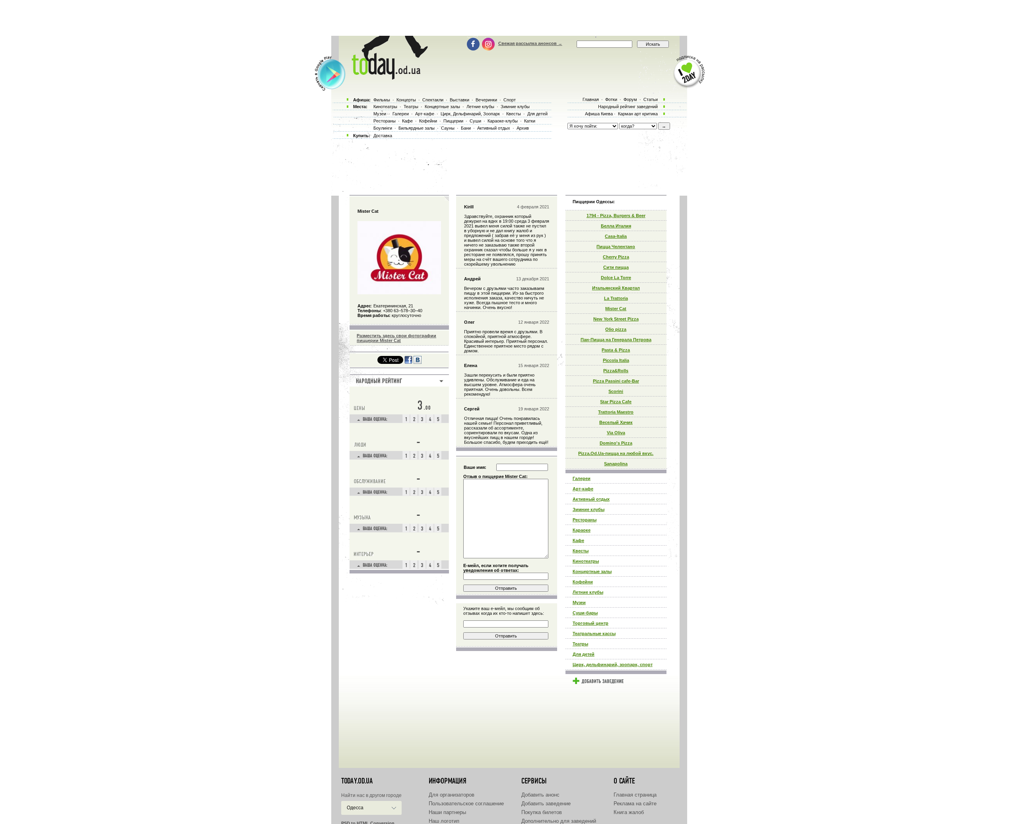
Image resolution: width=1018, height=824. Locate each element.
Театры (580, 643)
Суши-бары (585, 612)
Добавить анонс (540, 795)
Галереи (582, 478)
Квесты (581, 550)
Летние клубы (588, 592)
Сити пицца (616, 267)
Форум (630, 99)
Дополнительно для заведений (558, 821)
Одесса (355, 807)
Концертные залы (592, 571)
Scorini (615, 391)
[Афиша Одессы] (388, 77)
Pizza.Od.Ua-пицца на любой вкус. (615, 453)
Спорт (509, 99)
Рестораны (584, 519)
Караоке (582, 530)
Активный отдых (591, 499)
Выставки (459, 99)
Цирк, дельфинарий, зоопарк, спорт (613, 664)
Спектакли (432, 99)
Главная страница (635, 795)
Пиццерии (453, 121)
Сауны (448, 128)
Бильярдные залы (416, 128)
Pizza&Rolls (615, 370)
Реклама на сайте (635, 804)
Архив (523, 128)
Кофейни (583, 581)
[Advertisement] (509, 18)
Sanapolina (616, 463)
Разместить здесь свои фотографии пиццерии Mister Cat (396, 338)
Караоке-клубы (503, 121)
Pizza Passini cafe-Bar (616, 381)
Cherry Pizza (616, 257)
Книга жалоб (629, 812)
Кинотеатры (586, 561)
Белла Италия (616, 225)
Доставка (382, 135)
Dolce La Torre (616, 277)
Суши (475, 121)
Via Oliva (616, 432)
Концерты (406, 99)
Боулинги (382, 128)
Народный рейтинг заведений (628, 106)
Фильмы (381, 99)
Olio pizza (615, 329)
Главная (591, 99)
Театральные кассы (594, 633)
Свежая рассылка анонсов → (530, 43)
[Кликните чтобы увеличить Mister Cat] (399, 292)
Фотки (611, 99)
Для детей (583, 654)
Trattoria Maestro (615, 412)
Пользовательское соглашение (466, 804)
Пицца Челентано (615, 246)
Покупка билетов (541, 812)
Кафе (578, 540)
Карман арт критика (638, 113)
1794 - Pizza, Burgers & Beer (616, 215)
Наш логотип (444, 821)
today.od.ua (357, 781)
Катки (529, 121)
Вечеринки (486, 99)
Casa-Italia (616, 236)
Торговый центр (590, 623)
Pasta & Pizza (616, 350)
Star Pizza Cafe (615, 401)
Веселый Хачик (616, 422)
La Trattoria (616, 298)
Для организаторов (451, 795)
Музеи (579, 602)
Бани (466, 128)
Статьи (650, 99)
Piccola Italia (616, 360)
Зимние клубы (588, 509)
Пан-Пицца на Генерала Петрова (616, 339)
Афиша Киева (599, 113)
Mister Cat (615, 308)
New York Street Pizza (616, 319)
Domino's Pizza (616, 443)
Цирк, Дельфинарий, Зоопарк (470, 113)
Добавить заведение (546, 804)
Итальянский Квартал (616, 288)
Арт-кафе (583, 488)
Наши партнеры (447, 812)
